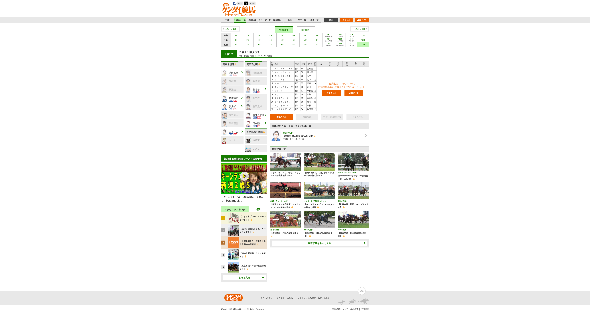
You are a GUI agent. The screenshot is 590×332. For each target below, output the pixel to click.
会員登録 (346, 20)
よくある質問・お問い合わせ (317, 298)
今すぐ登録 (331, 93)
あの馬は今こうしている (347, 172)
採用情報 (365, 309)
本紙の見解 (282, 117)
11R (351, 35)
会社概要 (354, 309)
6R (294, 35)
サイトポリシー (267, 298)
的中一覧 (302, 20)
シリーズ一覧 (265, 20)
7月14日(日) (230, 29)
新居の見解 (288, 133)
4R (270, 35)
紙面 (331, 20)
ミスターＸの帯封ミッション (315, 201)
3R (259, 35)
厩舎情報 (277, 20)
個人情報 (281, 298)
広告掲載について (340, 309)
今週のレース (240, 20)
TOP (227, 20)
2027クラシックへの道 (279, 201)
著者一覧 (315, 20)
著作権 (290, 298)
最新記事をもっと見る (319, 243)
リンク (298, 298)
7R (305, 35)
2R (247, 35)
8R (317, 35)
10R (340, 35)
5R (282, 35)
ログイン (363, 20)
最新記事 (252, 20)
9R (328, 35)
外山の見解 (274, 230)
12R (363, 35)
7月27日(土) (359, 29)
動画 (290, 20)
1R (236, 35)
